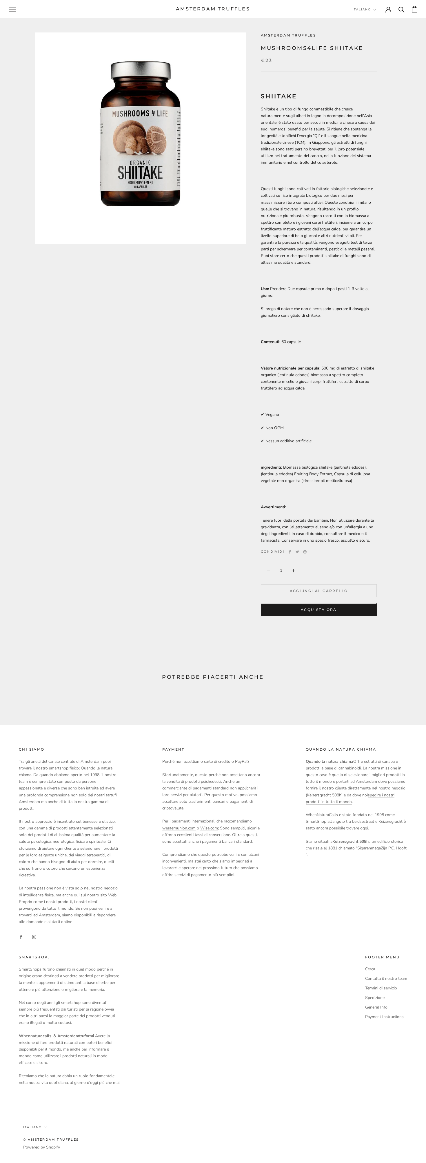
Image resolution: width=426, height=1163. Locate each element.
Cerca (370, 969)
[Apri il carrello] (414, 9)
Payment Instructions (384, 1017)
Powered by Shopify (41, 1147)
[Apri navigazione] (12, 9)
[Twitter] (297, 552)
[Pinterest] (305, 552)
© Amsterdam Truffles (51, 1139)
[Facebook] (290, 552)
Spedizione (375, 997)
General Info (376, 1007)
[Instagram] (34, 936)
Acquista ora (319, 610)
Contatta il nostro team (386, 978)
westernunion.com (179, 828)
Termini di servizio (381, 988)
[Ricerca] (401, 9)
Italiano (361, 9)
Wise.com (209, 828)
